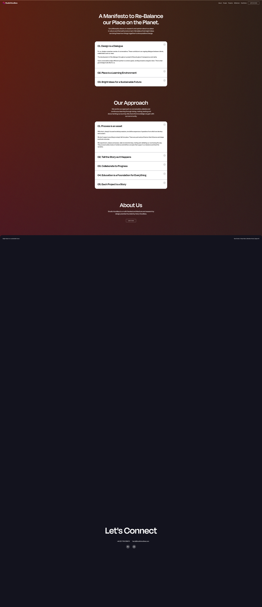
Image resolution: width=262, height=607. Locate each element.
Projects (230, 3)
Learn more (131, 220)
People (225, 3)
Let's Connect (253, 3)
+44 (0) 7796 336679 (123, 541)
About (220, 3)
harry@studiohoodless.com (140, 541)
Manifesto (244, 3)
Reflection (237, 3)
